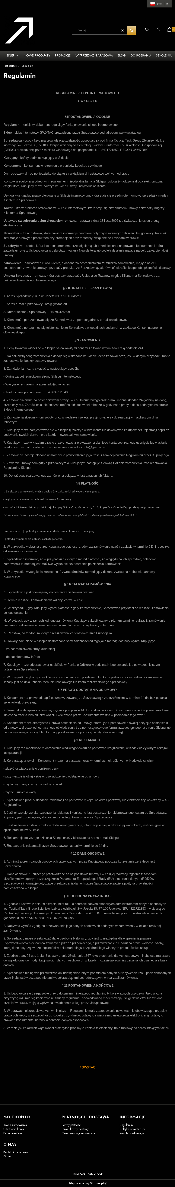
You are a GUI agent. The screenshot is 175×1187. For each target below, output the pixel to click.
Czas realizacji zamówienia (79, 1133)
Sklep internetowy (86, 1183)
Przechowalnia (12, 1133)
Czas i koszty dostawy (75, 1129)
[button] (131, 30)
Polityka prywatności (132, 1129)
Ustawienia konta (13, 1129)
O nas (7, 1156)
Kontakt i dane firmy (15, 1152)
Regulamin (126, 1125)
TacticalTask (9, 66)
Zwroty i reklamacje (132, 1133)
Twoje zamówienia (15, 1125)
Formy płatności (71, 1125)
